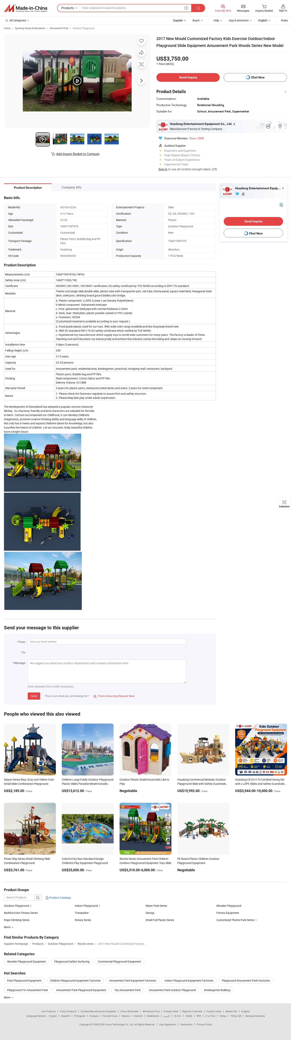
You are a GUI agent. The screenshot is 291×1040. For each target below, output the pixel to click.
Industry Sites (171, 1011)
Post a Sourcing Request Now (114, 696)
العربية (166, 1015)
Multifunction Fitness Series (21, 913)
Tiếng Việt (236, 1015)
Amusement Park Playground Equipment (81, 990)
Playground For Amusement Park (27, 990)
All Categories (17, 20)
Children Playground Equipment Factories (75, 980)
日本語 (188, 1015)
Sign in (283, 10)
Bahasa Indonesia (255, 1015)
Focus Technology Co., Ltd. (119, 1024)
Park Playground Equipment (24, 980)
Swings (150, 913)
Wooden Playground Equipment (26, 961)
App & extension (239, 20)
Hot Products (48, 1011)
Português (79, 1015)
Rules (284, 20)
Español (65, 1015)
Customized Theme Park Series (235, 920)
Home (7, 28)
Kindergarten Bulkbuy (217, 990)
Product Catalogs (60, 897)
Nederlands (153, 1015)
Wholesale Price (151, 1011)
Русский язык (110, 1015)
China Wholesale (129, 1011)
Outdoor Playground (83, 28)
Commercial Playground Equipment (119, 961)
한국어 (177, 1015)
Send (34, 696)
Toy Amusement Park (127, 990)
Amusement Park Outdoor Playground (172, 990)
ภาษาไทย (210, 1015)
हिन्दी (199, 1015)
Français (94, 1015)
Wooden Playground (228, 906)
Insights (245, 1011)
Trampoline (81, 913)
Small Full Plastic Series (160, 920)
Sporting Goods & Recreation (30, 28)
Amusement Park (59, 28)
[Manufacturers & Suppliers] (25, 8)
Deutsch (138, 1015)
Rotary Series (83, 920)
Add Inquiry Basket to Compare (77, 154)
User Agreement (167, 1024)
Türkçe (222, 1015)
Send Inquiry (188, 77)
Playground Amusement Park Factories (246, 980)
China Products (68, 1011)
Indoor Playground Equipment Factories (189, 980)
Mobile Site (231, 1011)
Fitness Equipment (227, 913)
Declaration (186, 1024)
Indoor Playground (86, 906)
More (7, 997)
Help (216, 20)
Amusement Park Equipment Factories (132, 980)
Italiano (126, 1015)
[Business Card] (281, 204)
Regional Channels (192, 1011)
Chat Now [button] (258, 77)
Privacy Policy (204, 1024)
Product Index (213, 1011)
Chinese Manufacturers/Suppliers (98, 1011)
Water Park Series (156, 906)
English (53, 1015)
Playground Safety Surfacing (71, 961)
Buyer (196, 20)
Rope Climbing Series (16, 920)
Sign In (162, 169)
